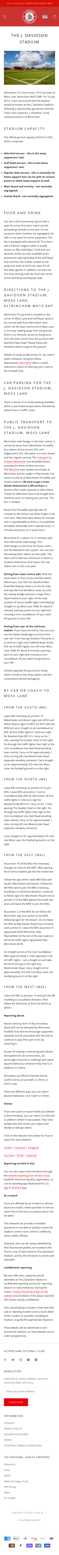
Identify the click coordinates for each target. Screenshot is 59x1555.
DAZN (7, 1475)
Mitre (7, 1492)
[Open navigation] (4, 16)
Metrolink (14, 469)
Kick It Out (43, 1175)
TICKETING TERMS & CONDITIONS (23, 1445)
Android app (19, 1187)
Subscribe (16, 1402)
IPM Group (10, 1486)
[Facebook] (5, 1359)
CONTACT (9, 1423)
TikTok (20, 1155)
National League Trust (16, 1481)
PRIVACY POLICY (13, 1428)
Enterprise (9, 1464)
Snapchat (31, 1155)
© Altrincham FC (29, 1520)
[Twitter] (13, 1359)
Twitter (8, 1147)
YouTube (9, 1155)
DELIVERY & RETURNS (16, 1434)
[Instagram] (20, 1359)
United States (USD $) (28, 1512)
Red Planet (25, 362)
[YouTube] (28, 1359)
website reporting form (21, 1175)
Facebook (19, 1147)
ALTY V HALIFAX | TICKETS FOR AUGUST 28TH (29, 3)
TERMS (7, 1439)
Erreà (7, 1470)
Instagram (33, 1147)
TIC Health (9, 1498)
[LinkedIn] (36, 1359)
